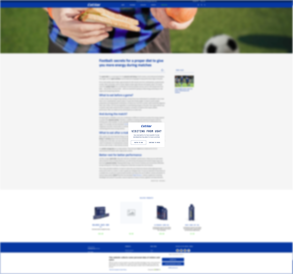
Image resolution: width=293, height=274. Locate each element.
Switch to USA (138, 142)
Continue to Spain (154, 142)
